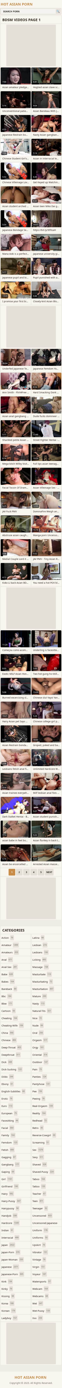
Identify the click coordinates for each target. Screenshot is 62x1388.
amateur (9, 945)
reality (38, 1113)
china (7, 1032)
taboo (38, 1179)
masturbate (41, 974)
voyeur (39, 1274)
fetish (7, 1149)
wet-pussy (41, 1310)
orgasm (39, 1040)
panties (39, 1076)
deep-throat (11, 1047)
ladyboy (9, 1318)
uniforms (39, 1237)
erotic (6, 1098)
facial (7, 1128)
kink (6, 1281)
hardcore (10, 1223)
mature (39, 996)
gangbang (10, 1164)
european (9, 1113)
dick (6, 1062)
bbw (6, 1003)
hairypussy (10, 1208)
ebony (7, 1084)
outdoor (40, 1062)
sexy (37, 1157)
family (8, 1135)
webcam (40, 1288)
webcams (40, 1296)
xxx (37, 1318)
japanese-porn (12, 1274)
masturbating (42, 981)
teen (37, 1201)
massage (40, 967)
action (7, 937)
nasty (38, 1003)
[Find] (58, 11)
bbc (6, 996)
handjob (9, 1215)
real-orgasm (42, 1106)
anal (6, 959)
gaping (7, 1171)
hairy (7, 1193)
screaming (40, 1142)
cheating (9, 1018)
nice (37, 1018)
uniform (39, 1230)
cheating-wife (12, 1025)
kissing (7, 1296)
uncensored (42, 1215)
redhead (39, 1120)
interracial (10, 1237)
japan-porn (10, 1252)
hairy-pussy (11, 1201)
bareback (8, 989)
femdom (9, 1142)
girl (6, 1179)
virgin (38, 1266)
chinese (8, 1040)
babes (7, 981)
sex (37, 1149)
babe (7, 974)
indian (7, 1230)
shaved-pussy (43, 1171)
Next (49, 872)
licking (39, 959)
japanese (9, 1266)
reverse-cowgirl (43, 1135)
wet (37, 1303)
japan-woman (12, 1259)
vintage (38, 1259)
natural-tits (41, 1010)
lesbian (39, 945)
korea (7, 1303)
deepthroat (10, 1054)
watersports (41, 1281)
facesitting (9, 1120)
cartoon (8, 1010)
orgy (38, 1047)
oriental (39, 1054)
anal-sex (9, 967)
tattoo (38, 1186)
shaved (39, 1164)
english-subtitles (13, 1091)
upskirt (38, 1245)
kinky (6, 1288)
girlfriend (9, 1186)
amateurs (9, 952)
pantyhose (41, 1084)
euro (6, 1106)
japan (7, 1245)
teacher (38, 1193)
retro (37, 1128)
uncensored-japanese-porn (45, 1223)
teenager (39, 1208)
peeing (38, 1098)
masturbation (42, 989)
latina (38, 937)
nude (37, 1025)
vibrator (39, 1252)
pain (37, 1069)
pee (37, 1091)
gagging (8, 1157)
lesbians (40, 952)
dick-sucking (11, 1069)
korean (8, 1310)
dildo (7, 1076)
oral (37, 1032)
